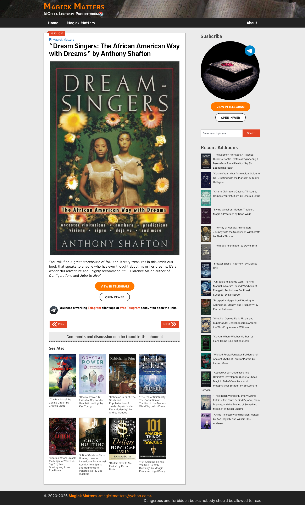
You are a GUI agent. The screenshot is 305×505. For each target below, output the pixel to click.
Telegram (94, 307)
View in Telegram (115, 286)
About (251, 23)
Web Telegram (130, 307)
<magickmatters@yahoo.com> (125, 496)
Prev (60, 323)
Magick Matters (81, 23)
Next (167, 323)
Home (53, 23)
